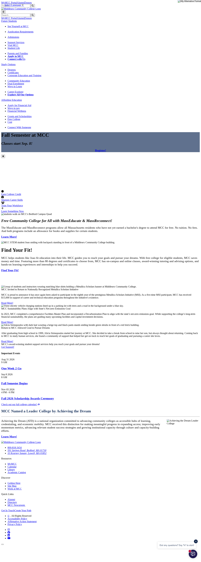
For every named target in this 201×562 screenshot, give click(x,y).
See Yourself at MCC (18, 26)
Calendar (12, 466)
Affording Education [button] (11, 100)
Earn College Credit (11, 194)
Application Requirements (20, 31)
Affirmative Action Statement (22, 521)
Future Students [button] (9, 21)
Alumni (20, 2)
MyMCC (12, 464)
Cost (10, 122)
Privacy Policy (15, 524)
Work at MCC (15, 488)
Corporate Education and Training (24, 75)
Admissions (13, 37)
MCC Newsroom (16, 505)
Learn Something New (12, 211)
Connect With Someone (19, 127)
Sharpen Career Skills (12, 200)
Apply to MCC (16, 56)
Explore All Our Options (21, 94)
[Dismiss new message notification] (196, 541)
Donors (28, 2)
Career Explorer (15, 91)
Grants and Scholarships (20, 116)
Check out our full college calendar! (19, 404)
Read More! (7, 303)
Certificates (13, 72)
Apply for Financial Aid (19, 105)
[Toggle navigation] (3, 12)
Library (11, 469)
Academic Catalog (17, 472)
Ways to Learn (15, 86)
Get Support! (7, 347)
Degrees (12, 69)
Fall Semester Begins (14, 383)
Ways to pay (14, 108)
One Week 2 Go (11, 368)
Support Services (16, 42)
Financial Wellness (17, 111)
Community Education (19, 80)
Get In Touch (7, 510)
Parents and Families (18, 53)
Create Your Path (22, 510)
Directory (12, 502)
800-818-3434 (15, 447)
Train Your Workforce (12, 205)
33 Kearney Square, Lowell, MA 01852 (27, 453)
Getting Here (14, 483)
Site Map (12, 486)
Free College (14, 119)
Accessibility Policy (17, 518)
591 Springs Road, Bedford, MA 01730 (27, 450)
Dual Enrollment (16, 83)
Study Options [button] (8, 64)
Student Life (14, 48)
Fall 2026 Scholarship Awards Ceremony (27, 398)
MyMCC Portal (9, 2)
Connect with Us (16, 59)
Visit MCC (13, 45)
